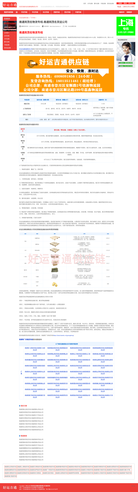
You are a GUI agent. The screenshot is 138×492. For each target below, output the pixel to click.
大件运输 (90, 3)
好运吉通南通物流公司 (25, 49)
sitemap (133, 486)
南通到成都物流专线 (11, 470)
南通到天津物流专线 (36, 466)
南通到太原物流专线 (62, 473)
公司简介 (6, 33)
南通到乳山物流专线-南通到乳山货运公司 (31, 454)
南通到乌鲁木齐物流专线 (126, 470)
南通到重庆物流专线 (49, 466)
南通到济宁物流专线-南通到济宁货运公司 (31, 445)
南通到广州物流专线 (49, 470)
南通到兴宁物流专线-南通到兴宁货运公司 (31, 415)
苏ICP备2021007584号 (52, 489)
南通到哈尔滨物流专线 (36, 473)
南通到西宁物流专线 (113, 470)
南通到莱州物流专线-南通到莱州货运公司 (31, 457)
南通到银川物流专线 (100, 470)
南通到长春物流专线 (11, 473)
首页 (84, 3)
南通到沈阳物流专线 (23, 473)
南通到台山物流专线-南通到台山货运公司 (31, 427)
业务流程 (6, 36)
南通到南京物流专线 (87, 466)
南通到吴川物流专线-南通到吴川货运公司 (31, 424)
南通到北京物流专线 (11, 466)
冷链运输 (103, 3)
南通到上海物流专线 (23, 466)
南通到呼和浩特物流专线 (75, 473)
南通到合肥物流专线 (113, 466)
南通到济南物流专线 (100, 466)
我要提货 (129, 12)
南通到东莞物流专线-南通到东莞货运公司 (31, 418)
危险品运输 (110, 3)
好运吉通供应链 (23, 17)
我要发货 (121, 12)
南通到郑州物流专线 (87, 473)
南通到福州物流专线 (62, 466)
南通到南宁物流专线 (125, 473)
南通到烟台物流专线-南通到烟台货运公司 (31, 442)
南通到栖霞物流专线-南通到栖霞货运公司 (31, 448)
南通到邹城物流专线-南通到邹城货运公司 (31, 451)
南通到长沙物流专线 (100, 473)
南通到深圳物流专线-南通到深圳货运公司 (31, 412)
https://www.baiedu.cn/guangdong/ (63, 335)
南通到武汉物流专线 (113, 473)
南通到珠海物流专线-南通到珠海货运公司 (31, 429)
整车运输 (96, 3)
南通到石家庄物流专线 (49, 473)
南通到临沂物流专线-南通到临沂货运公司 (31, 460)
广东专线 (32, 17)
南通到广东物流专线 (26, 339)
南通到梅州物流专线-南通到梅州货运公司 (31, 421)
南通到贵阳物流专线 (62, 470)
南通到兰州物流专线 (87, 470)
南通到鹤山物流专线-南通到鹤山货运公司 (31, 409)
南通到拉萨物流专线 (36, 470)
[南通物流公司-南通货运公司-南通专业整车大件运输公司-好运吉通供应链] (10, 4)
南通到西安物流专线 (74, 470)
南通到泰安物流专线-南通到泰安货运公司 (31, 439)
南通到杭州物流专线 (74, 466)
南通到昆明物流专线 (23, 470)
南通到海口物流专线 (11, 476)
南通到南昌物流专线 (125, 466)
